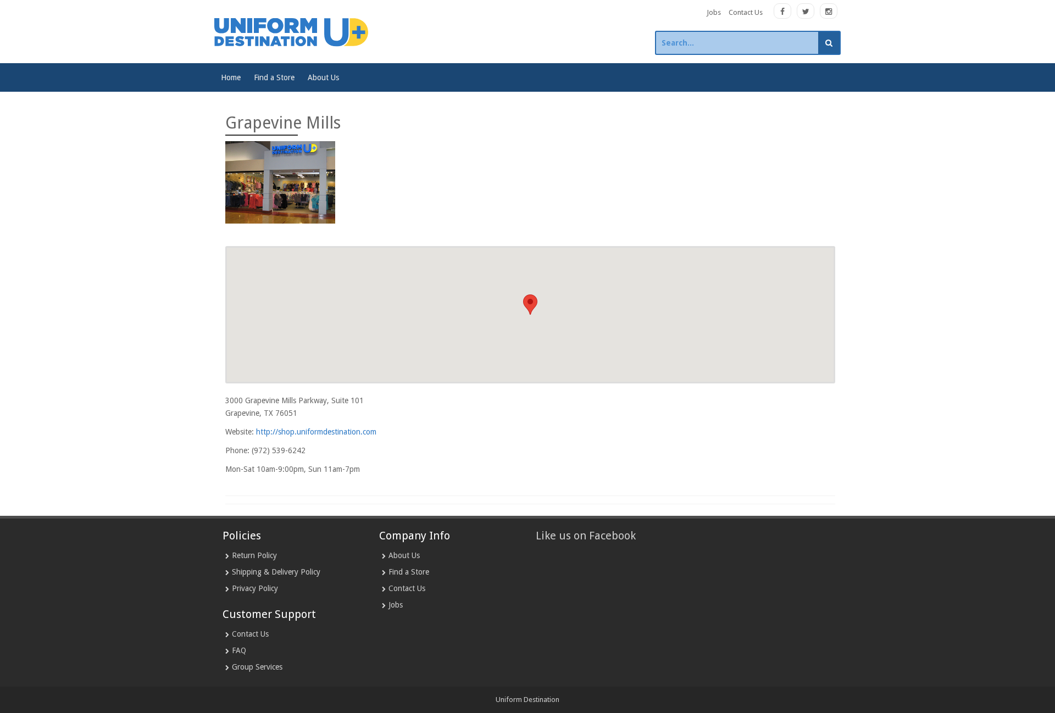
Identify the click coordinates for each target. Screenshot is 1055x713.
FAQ (239, 650)
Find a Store (274, 77)
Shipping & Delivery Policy (276, 571)
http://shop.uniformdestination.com (316, 431)
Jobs (714, 12)
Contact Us (746, 12)
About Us (323, 77)
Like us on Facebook (586, 535)
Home (231, 77)
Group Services (257, 666)
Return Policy (254, 555)
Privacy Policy (255, 588)
